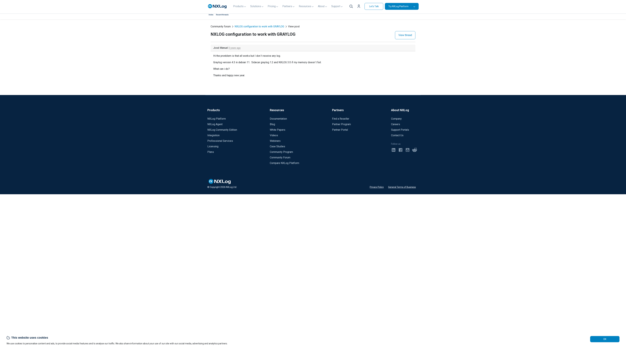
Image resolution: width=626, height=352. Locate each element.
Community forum (221, 26)
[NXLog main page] (217, 6)
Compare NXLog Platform (284, 163)
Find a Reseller (340, 118)
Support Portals (400, 129)
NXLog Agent (215, 124)
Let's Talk (374, 6)
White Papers (277, 129)
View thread (405, 35)
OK (604, 339)
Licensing (212, 146)
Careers (395, 124)
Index (211, 15)
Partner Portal (340, 129)
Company (396, 118)
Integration (213, 135)
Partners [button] (287, 6)
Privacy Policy (377, 187)
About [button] (321, 6)
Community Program (281, 152)
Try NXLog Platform (398, 6)
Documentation (278, 118)
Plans (210, 152)
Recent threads (222, 15)
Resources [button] (305, 6)
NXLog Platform (216, 118)
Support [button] (335, 6)
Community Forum (280, 157)
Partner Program (341, 124)
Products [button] (238, 6)
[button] (359, 7)
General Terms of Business (402, 187)
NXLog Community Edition (222, 129)
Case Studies (277, 146)
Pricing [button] (272, 6)
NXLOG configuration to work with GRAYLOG (259, 26)
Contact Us (397, 135)
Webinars (275, 140)
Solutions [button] (255, 6)
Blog (272, 124)
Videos (274, 135)
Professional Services (220, 140)
